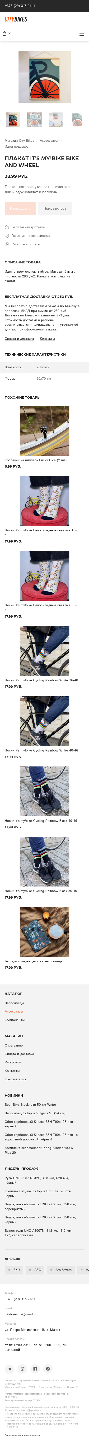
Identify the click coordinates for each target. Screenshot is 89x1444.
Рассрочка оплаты (26, 244)
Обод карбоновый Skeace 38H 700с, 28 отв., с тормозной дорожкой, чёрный (41, 1137)
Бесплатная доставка (28, 227)
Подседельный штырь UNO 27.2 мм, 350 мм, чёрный (40, 1220)
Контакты (12, 1071)
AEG (35, 1270)
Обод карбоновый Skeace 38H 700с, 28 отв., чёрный (40, 1124)
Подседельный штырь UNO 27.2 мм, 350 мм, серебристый (40, 1207)
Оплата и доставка (19, 1054)
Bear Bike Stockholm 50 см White (30, 1104)
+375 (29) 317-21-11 (20, 6)
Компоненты (15, 1020)
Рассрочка (13, 1062)
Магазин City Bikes (20, 140)
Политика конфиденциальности (22, 1435)
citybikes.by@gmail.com (22, 1314)
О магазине (14, 1045)
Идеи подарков (16, 146)
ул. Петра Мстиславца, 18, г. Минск (32, 1330)
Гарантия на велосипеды (31, 235)
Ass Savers (60, 1270)
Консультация (15, 1079)
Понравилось (54, 208)
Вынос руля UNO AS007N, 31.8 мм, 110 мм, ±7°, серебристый (38, 1233)
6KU (14, 1270)
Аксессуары (49, 140)
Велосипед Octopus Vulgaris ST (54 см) (35, 1113)
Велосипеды (14, 1003)
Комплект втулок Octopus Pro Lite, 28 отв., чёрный (39, 1194)
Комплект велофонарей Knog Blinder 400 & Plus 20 (39, 1150)
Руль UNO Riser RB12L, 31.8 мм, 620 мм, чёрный (37, 1181)
